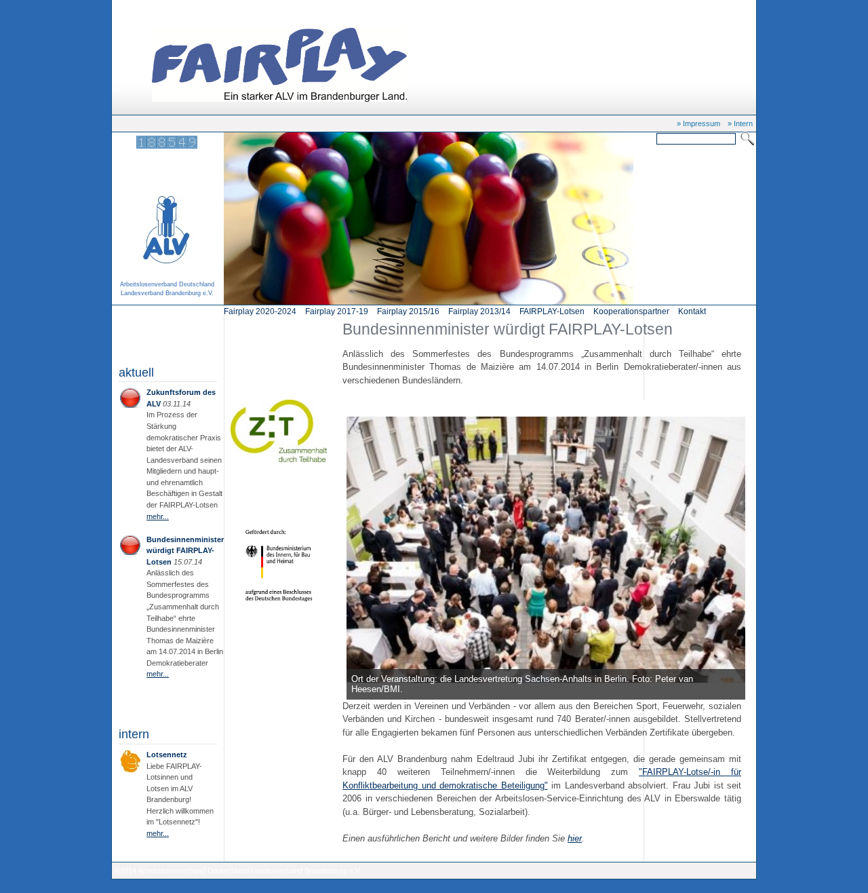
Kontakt (692, 311)
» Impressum (698, 123)
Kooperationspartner (631, 311)
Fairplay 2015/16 (408, 311)
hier (575, 838)
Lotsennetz (166, 754)
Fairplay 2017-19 (336, 311)
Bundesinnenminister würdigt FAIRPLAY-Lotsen (257, 8)
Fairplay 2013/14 (479, 311)
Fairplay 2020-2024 (260, 311)
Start (166, 8)
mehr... (157, 516)
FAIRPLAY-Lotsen (552, 311)
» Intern (740, 123)
